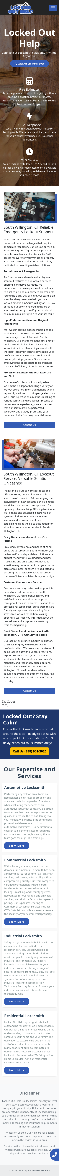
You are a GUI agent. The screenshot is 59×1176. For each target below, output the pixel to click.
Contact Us (29, 425)
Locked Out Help (40, 1170)
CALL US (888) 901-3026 (30, 63)
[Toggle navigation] (53, 8)
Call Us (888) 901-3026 (29, 751)
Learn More (16, 845)
